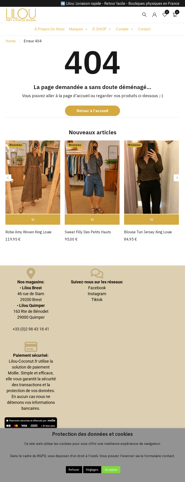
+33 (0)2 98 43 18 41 (31, 329)
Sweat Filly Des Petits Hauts (88, 232)
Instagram (97, 293)
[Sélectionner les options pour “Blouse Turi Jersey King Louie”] (151, 219)
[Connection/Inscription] (154, 15)
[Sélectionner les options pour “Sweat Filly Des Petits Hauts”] (92, 219)
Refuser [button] (74, 470)
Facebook (97, 287)
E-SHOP (99, 29)
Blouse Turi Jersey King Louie (148, 232)
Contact (144, 29)
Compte (122, 29)
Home (11, 41)
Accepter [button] (111, 470)
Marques (76, 29)
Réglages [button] (92, 470)
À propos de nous (50, 29)
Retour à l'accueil (92, 110)
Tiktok (96, 299)
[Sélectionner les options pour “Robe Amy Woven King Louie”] (32, 219)
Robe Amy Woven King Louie (28, 232)
